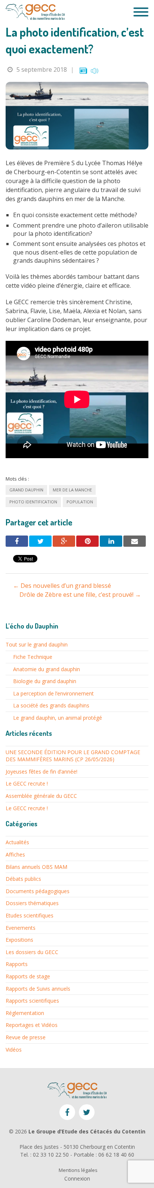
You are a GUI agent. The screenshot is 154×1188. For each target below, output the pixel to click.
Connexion (77, 1178)
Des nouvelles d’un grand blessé (62, 585)
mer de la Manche (72, 490)
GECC (35, 12)
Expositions (19, 939)
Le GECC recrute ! (27, 783)
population (80, 501)
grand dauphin (26, 490)
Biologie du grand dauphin (44, 681)
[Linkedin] (111, 541)
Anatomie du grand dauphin (46, 669)
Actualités (17, 842)
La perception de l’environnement (53, 693)
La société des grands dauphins (51, 705)
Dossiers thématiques (32, 903)
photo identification (33, 501)
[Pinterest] (87, 541)
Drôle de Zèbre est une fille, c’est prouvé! (80, 594)
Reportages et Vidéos (32, 1024)
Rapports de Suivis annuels (38, 988)
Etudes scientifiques (29, 915)
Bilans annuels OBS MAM (36, 866)
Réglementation (25, 1012)
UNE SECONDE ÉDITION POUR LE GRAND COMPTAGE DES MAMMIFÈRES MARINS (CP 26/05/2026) (73, 756)
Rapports (17, 964)
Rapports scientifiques (32, 1000)
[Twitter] (40, 541)
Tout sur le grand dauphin (37, 644)
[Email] (134, 541)
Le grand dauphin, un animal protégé (57, 717)
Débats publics (23, 878)
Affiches (15, 854)
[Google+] (64, 541)
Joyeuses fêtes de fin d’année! (41, 771)
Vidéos (14, 1049)
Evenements (21, 927)
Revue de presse (26, 1037)
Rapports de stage (28, 976)
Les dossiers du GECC (32, 952)
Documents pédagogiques (38, 891)
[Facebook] (17, 541)
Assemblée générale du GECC (41, 795)
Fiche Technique (32, 656)
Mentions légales (78, 1170)
